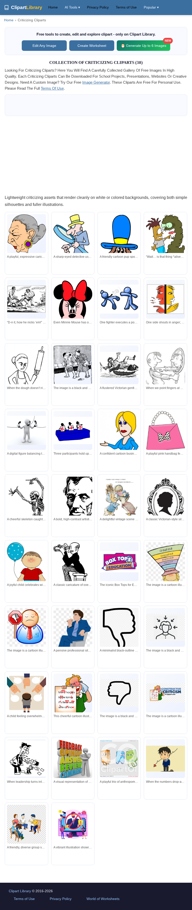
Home (53, 7)
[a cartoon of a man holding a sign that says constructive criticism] (165, 693)
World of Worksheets (103, 899)
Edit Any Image (44, 46)
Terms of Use (126, 7)
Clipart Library (20, 891)
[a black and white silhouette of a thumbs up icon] (119, 693)
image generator (96, 82)
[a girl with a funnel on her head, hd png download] (165, 574)
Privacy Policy (98, 7)
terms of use (52, 88)
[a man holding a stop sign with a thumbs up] (26, 628)
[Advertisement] (96, 155)
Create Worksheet (92, 46)
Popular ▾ (151, 7)
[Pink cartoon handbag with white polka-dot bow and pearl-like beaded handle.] (165, 431)
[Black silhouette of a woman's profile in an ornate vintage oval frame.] (165, 503)
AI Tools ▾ (72, 7)
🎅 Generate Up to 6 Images (145, 44)
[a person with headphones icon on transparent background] (165, 627)
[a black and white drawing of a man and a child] (73, 365)
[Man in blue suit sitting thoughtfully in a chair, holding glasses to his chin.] (73, 635)
